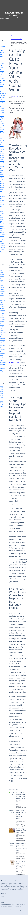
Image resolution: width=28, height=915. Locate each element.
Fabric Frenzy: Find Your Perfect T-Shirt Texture (21, 830)
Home (12, 35)
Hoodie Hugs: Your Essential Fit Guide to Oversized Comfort (21, 814)
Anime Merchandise (16, 39)
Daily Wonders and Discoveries (14, 14)
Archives (3, 898)
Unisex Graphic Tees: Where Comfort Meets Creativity (20, 864)
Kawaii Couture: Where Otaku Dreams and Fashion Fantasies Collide (21, 846)
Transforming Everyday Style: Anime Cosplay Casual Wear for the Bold (21, 796)
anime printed (14, 362)
